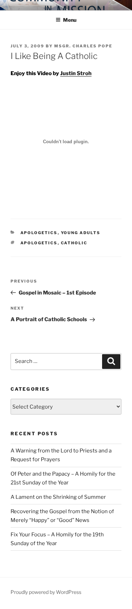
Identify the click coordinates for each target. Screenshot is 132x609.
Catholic (74, 242)
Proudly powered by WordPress (46, 592)
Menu (69, 20)
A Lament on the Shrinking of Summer (58, 497)
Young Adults (81, 232)
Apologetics (39, 232)
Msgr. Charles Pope (83, 46)
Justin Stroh (76, 73)
